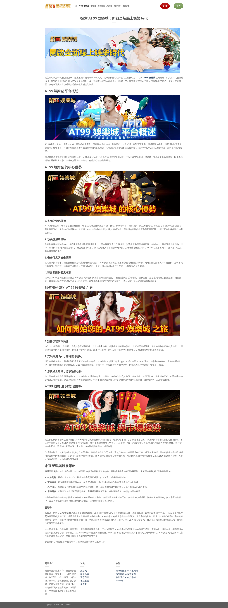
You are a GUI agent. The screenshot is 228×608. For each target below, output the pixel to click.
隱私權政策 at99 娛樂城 (127, 570)
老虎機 (109, 6)
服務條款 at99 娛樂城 (126, 574)
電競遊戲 (125, 6)
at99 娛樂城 (84, 6)
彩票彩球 (101, 6)
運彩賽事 (117, 6)
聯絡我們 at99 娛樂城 (126, 577)
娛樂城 (93, 6)
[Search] (76, 5)
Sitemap (119, 580)
